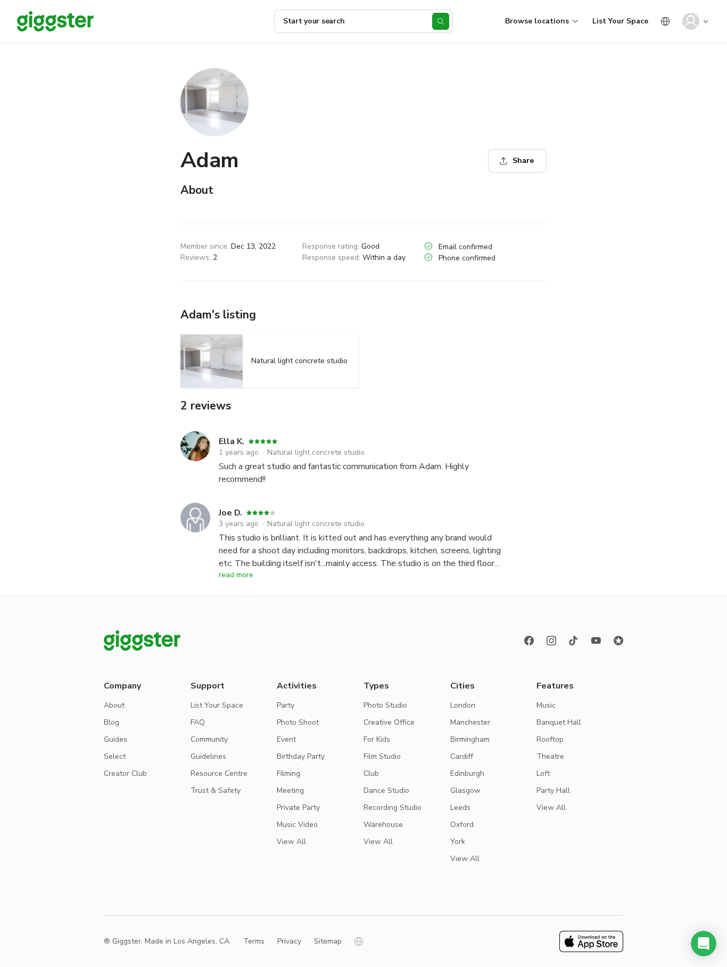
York (457, 842)
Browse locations (537, 21)
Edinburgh (467, 773)
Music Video (297, 825)
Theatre (550, 756)
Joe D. (230, 513)
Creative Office (389, 722)
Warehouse (383, 825)
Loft (543, 773)
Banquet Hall (558, 722)
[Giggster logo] (142, 640)
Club (371, 773)
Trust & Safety (216, 790)
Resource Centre (219, 773)
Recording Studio (392, 807)
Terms (254, 941)
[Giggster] (55, 21)
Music (546, 705)
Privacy (289, 941)
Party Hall (553, 790)
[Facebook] (529, 640)
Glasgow (465, 790)
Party (285, 705)
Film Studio (382, 756)
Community (209, 739)
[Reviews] (618, 640)
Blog (111, 722)
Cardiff (461, 756)
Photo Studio (385, 705)
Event (286, 739)
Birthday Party (301, 756)
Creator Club (125, 773)
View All (291, 842)
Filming (288, 773)
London (462, 705)
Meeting (290, 790)
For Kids (376, 739)
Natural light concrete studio (316, 452)
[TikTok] (574, 640)
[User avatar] (690, 21)
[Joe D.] (195, 536)
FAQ (198, 722)
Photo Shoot (298, 722)
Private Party (298, 807)
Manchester (470, 722)
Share (523, 160)
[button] (703, 943)
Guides (115, 739)
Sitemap (328, 941)
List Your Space (620, 21)
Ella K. (231, 441)
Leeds (460, 807)
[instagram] (551, 640)
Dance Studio (386, 790)
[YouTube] (596, 640)
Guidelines (208, 756)
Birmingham (470, 739)
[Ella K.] (195, 458)
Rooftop (550, 739)
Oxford (462, 825)
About (114, 705)
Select (115, 756)
